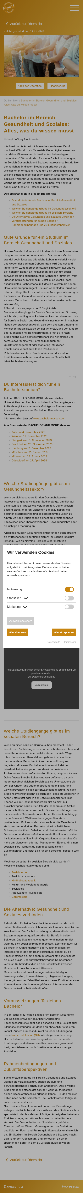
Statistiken (17, 598)
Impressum (70, 642)
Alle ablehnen (17, 632)
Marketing (17, 607)
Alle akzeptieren (64, 632)
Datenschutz (53, 642)
